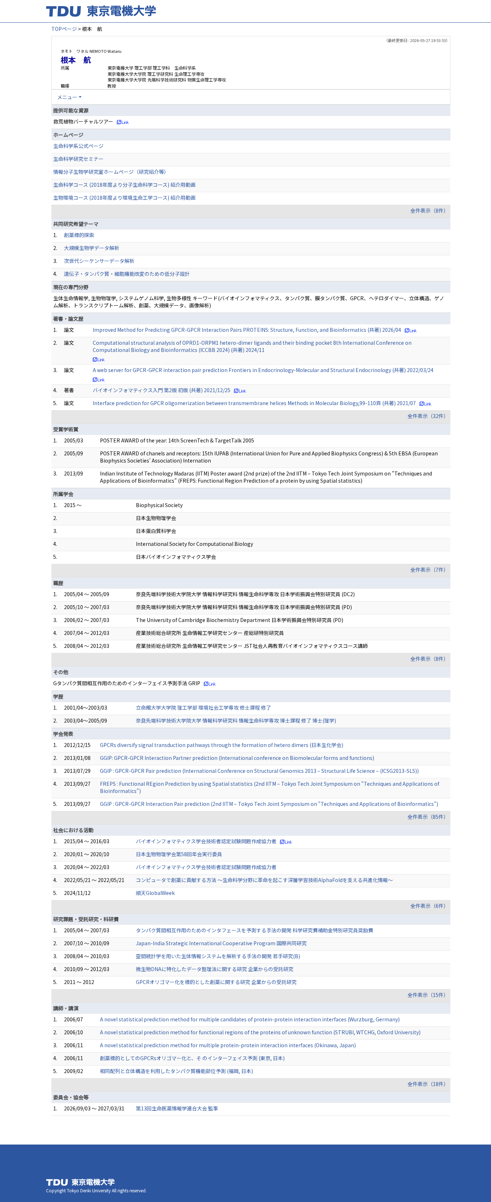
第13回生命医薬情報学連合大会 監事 (177, 1108)
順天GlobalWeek (155, 892)
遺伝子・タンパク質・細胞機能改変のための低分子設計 (127, 273)
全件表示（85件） (428, 816)
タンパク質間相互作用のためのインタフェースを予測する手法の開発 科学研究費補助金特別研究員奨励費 (254, 930)
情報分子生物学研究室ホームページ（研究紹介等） (111, 171)
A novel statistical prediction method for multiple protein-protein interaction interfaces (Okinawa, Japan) (228, 1045)
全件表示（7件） (429, 569)
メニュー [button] (67, 97)
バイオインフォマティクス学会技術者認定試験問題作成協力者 (206, 841)
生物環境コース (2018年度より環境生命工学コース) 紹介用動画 (124, 197)
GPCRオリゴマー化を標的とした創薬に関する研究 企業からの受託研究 (216, 981)
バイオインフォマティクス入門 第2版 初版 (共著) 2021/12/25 (161, 390)
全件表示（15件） (428, 994)
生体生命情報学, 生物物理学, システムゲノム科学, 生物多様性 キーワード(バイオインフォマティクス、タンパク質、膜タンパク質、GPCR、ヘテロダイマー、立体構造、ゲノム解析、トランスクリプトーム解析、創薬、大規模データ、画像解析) (248, 301)
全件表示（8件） (429, 210)
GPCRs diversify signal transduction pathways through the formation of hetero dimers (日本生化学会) (221, 744)
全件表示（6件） (429, 905)
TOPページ (64, 28)
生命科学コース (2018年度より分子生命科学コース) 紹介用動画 (124, 184)
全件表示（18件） (428, 1083)
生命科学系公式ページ (78, 145)
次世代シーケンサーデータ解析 (99, 260)
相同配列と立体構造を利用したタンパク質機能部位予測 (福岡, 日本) (176, 1071)
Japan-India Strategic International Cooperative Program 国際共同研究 (221, 943)
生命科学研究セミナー (78, 158)
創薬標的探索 (79, 234)
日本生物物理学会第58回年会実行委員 (179, 854)
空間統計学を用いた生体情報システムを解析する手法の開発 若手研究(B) (218, 956)
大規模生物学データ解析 (91, 247)
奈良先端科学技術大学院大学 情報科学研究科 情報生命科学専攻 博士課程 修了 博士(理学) (236, 720)
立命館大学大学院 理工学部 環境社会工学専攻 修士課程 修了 (203, 707)
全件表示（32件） (428, 415)
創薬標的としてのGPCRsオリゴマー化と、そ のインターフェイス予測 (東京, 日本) (192, 1058)
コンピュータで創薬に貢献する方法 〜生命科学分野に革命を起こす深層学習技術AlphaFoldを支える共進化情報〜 (264, 879)
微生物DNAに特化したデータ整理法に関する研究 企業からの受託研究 (214, 969)
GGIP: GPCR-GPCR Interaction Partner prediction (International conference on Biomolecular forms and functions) (237, 757)
